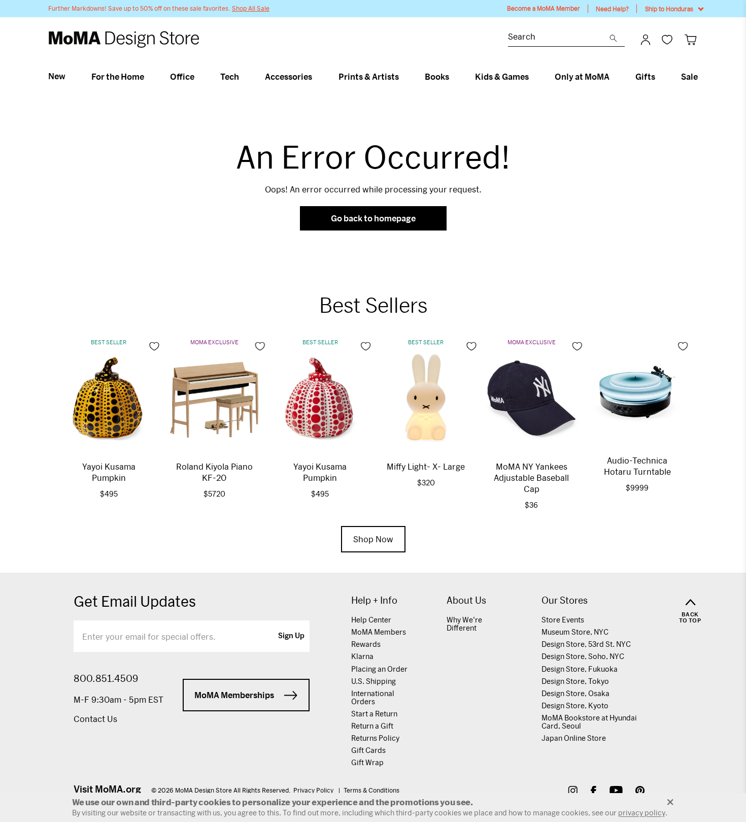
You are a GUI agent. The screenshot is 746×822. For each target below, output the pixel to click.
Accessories (288, 76)
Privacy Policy (314, 790)
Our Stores (564, 600)
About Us (466, 600)
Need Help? (612, 8)
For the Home (117, 76)
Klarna (362, 656)
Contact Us (95, 719)
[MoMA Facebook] (593, 791)
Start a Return (374, 713)
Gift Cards (368, 750)
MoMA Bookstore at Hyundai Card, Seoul (589, 721)
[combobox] (558, 38)
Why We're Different (464, 623)
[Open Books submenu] (453, 77)
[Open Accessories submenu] (316, 77)
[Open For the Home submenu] (148, 77)
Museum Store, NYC (574, 632)
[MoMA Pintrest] (640, 791)
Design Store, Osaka (575, 693)
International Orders (372, 697)
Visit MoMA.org (107, 789)
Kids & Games (502, 76)
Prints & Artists (368, 76)
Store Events (562, 619)
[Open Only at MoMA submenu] (614, 77)
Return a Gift (372, 725)
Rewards (366, 644)
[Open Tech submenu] (243, 77)
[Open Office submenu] (198, 77)
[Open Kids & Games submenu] (533, 77)
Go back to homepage (373, 218)
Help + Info (374, 600)
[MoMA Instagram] (572, 791)
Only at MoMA (582, 76)
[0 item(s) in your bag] (690, 39)
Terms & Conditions (371, 790)
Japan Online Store (573, 738)
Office (182, 76)
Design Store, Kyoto (574, 705)
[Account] (645, 40)
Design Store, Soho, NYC (582, 656)
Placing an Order (379, 669)
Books (437, 76)
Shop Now (373, 539)
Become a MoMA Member (543, 8)
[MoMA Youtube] (616, 791)
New (56, 76)
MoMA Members (378, 632)
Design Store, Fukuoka (579, 669)
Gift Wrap (367, 762)
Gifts (645, 76)
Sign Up (291, 636)
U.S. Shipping (373, 681)
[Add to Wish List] (154, 346)
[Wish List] (667, 39)
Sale (689, 76)
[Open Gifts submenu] (659, 77)
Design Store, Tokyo (575, 681)
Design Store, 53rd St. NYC (586, 644)
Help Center (371, 619)
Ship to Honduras (669, 8)
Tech (229, 76)
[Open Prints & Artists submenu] (403, 77)
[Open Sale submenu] (702, 77)
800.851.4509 (106, 678)
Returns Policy (375, 738)
